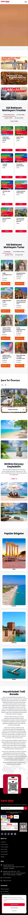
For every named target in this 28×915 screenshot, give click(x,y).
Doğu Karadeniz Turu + (7, 274)
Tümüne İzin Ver (14, 904)
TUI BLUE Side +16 (6, 192)
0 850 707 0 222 (7, 880)
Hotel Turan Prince (19, 137)
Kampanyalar (4, 854)
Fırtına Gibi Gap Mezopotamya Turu (21, 302)
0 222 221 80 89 (7, 877)
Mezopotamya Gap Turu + (20, 274)
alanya (14, 642)
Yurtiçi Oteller (4, 844)
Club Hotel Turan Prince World (6, 138)
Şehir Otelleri (4, 849)
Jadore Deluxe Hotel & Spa (20, 192)
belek (14, 679)
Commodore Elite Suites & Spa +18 (20, 219)
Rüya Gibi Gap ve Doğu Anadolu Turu (20, 356)
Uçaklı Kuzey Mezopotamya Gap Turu (6, 356)
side (14, 569)
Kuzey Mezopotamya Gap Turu (20, 329)
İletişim (2, 856)
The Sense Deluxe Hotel (20, 165)
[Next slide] (5, 385)
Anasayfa (3, 842)
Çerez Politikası (5, 891)
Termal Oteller (4, 847)
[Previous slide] (2, 385)
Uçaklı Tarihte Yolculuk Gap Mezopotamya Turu (6, 330)
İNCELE (7, 150)
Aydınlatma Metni (5, 894)
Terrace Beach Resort (6, 219)
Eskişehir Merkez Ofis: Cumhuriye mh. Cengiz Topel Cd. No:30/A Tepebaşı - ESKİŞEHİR (14, 866)
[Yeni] (7, 265)
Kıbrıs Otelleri (4, 852)
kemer (14, 606)
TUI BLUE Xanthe (4, 165)
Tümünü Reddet (14, 907)
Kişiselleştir (14, 910)
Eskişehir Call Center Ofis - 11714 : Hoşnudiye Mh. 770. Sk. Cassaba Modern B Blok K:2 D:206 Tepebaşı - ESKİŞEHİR (14, 873)
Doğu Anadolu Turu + (6, 301)
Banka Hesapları (5, 889)
